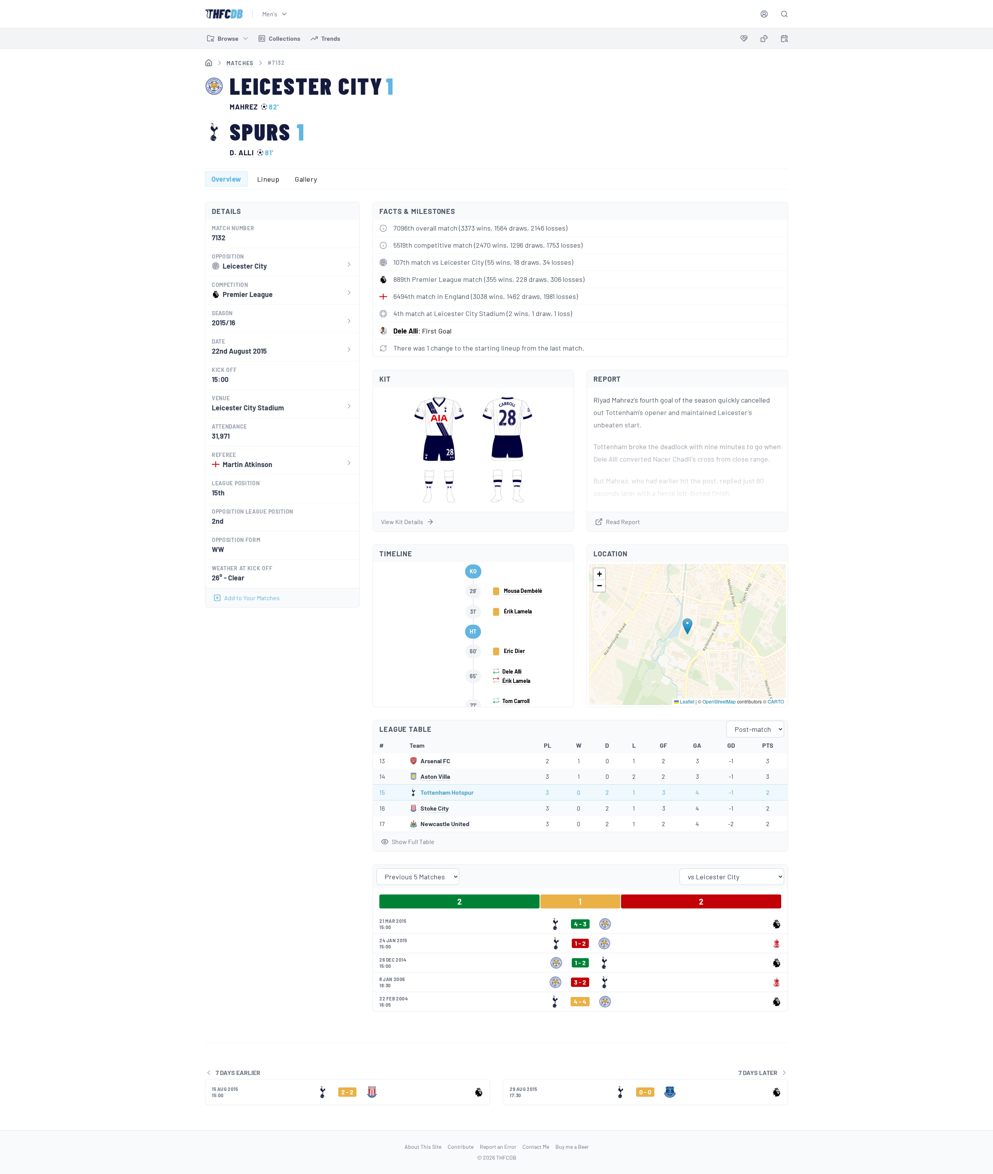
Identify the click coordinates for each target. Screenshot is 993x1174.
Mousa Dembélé (523, 590)
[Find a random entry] (764, 38)
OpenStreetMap (719, 701)
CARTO (776, 701)
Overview (226, 179)
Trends (330, 38)
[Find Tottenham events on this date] (784, 38)
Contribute (461, 1146)
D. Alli (242, 152)
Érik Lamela (518, 611)
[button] (687, 626)
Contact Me (535, 1146)
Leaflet (686, 701)
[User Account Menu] (764, 14)
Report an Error (498, 1146)
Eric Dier (514, 651)
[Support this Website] (744, 38)
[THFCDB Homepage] (224, 14)
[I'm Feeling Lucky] (764, 38)
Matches (240, 63)
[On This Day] (784, 39)
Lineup (268, 179)
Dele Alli (405, 330)
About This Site (423, 1146)
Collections (284, 38)
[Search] (784, 14)
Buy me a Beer (572, 1146)
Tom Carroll (515, 701)
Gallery (306, 179)
